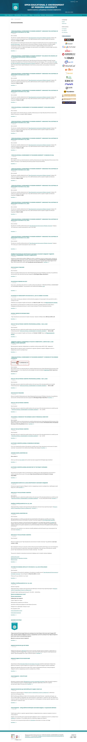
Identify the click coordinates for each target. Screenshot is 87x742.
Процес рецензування (16, 596)
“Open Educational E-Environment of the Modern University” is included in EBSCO (33, 107)
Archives (43, 15)
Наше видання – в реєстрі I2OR (19, 676)
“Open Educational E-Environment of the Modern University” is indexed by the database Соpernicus (34, 357)
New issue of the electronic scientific (21, 492)
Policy (30, 15)
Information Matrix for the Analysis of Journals (29, 663)
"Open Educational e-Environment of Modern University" (40, 225)
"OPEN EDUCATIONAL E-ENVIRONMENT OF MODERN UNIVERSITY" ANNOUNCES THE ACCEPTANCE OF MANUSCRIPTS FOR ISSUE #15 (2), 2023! (34, 186)
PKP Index (24, 650)
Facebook (13, 718)
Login (76, 1)
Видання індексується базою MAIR (20, 658)
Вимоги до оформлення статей (18, 594)
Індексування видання (16, 612)
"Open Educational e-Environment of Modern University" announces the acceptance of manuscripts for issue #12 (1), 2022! (34, 237)
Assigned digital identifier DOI (19, 453)
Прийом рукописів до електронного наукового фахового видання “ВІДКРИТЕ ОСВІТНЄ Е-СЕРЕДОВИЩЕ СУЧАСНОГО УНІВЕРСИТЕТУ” (32, 254)
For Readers (64, 28)
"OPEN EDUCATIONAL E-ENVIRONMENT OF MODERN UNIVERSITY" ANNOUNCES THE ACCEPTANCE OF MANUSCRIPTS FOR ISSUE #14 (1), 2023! (34, 203)
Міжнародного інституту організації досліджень (34, 681)
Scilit (44, 286)
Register (72, 1)
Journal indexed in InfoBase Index (20, 313)
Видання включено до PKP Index (20, 645)
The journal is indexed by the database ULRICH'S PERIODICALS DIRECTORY (29, 417)
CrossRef (52, 522)
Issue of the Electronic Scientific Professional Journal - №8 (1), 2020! (29, 378)
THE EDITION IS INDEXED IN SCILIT (19, 281)
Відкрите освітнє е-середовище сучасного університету (37, 692)
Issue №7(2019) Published (17, 393)
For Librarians (65, 32)
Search (84, 15)
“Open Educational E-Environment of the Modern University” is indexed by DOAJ (32, 155)
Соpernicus (46, 370)
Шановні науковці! (16, 620)
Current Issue (37, 15)
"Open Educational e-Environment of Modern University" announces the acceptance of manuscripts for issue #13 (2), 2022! (34, 220)
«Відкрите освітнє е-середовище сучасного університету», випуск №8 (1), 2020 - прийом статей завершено (32, 342)
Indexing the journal (15, 556)
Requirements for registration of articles (19, 558)
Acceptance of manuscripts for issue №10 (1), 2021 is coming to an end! (29, 295)
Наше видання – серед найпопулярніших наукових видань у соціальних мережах (33, 707)
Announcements (49, 15)
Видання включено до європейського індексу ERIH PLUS (26, 689)
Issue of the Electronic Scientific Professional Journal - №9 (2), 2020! (29, 324)
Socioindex (33, 720)
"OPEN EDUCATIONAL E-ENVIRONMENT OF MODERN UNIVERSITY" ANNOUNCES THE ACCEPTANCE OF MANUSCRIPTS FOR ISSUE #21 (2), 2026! (34, 31)
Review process (14, 559)
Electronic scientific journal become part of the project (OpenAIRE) (29, 467)
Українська (64, 23)
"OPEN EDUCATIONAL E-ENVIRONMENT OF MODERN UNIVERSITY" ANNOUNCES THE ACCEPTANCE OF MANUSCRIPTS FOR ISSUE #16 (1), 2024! (34, 169)
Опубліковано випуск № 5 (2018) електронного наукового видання (29, 482)
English (63, 21)
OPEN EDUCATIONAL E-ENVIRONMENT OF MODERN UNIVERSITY (33, 331)
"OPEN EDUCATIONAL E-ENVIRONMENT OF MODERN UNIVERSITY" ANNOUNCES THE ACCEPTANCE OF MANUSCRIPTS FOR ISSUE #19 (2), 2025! (34, 91)
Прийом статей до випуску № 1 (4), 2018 (21, 583)
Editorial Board (17, 15)
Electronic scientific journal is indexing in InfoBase (25, 443)
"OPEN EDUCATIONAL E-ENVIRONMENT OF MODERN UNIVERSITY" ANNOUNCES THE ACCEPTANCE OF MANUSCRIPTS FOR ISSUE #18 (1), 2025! (34, 122)
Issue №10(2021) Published (17, 267)
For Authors (25, 15)
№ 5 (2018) (22, 459)
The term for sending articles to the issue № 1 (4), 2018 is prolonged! (29, 567)
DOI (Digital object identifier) (49, 520)
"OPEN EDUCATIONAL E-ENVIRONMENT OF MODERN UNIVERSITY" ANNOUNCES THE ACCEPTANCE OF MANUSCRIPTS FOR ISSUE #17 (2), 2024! (34, 139)
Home (6, 15)
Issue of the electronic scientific (20, 402)
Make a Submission (66, 36)
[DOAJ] (69, 40)
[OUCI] (69, 58)
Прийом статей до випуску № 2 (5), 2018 (21, 503)
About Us (10, 15)
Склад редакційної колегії (16, 610)
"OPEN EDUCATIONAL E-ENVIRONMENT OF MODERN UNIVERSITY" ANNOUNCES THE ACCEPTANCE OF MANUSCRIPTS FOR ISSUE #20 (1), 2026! (34, 74)
